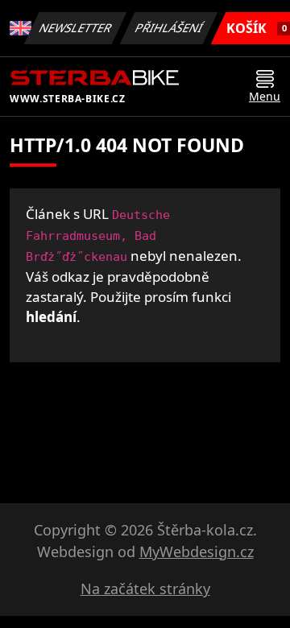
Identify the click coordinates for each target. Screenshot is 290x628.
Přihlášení (169, 27)
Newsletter (75, 27)
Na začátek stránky (145, 588)
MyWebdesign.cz (196, 551)
